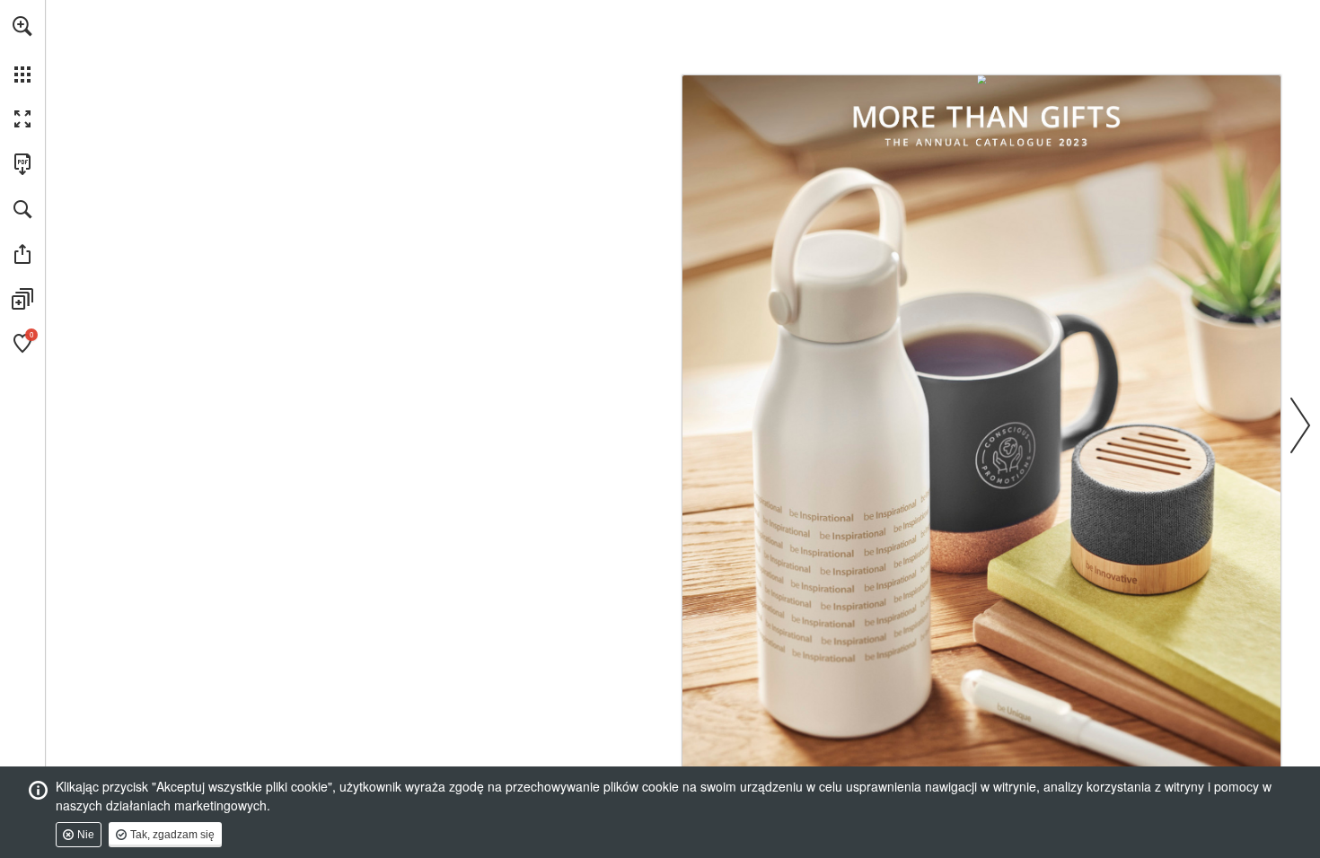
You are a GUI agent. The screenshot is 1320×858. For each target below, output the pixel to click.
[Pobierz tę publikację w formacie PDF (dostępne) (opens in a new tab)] (22, 164)
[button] (22, 26)
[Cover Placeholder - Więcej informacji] (981, 424)
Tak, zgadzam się (172, 834)
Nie (85, 834)
